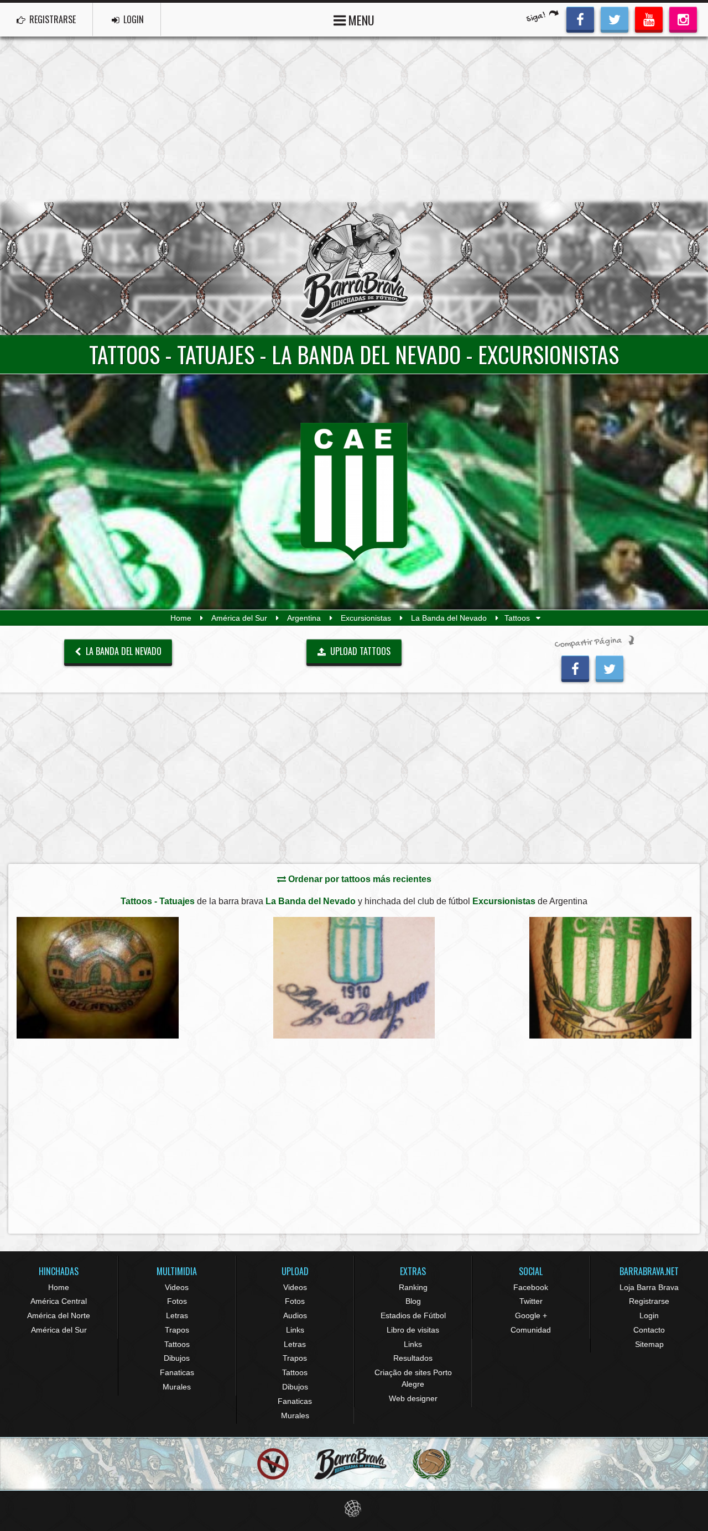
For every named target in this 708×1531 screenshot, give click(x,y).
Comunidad (531, 1329)
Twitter (531, 1301)
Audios (295, 1315)
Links (295, 1329)
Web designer (413, 1398)
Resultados (413, 1358)
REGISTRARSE (51, 19)
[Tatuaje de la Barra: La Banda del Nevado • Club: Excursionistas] (98, 978)
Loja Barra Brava (649, 1287)
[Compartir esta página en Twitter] (609, 667)
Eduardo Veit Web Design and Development (354, 1508)
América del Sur (239, 618)
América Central (58, 1301)
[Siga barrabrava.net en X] (614, 18)
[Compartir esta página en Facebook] (575, 667)
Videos (177, 1287)
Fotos (177, 1301)
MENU (360, 20)
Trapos (177, 1329)
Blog (413, 1301)
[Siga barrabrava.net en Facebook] (580, 18)
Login (649, 1315)
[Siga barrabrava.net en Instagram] (683, 18)
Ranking (413, 1287)
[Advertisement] (354, 119)
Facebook (530, 1287)
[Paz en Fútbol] (273, 1464)
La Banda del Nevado (449, 618)
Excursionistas (366, 618)
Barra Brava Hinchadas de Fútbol (354, 268)
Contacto (649, 1329)
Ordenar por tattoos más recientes (358, 879)
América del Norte (58, 1315)
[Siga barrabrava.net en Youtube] (649, 18)
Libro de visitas (413, 1329)
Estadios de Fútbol (413, 1315)
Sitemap (649, 1344)
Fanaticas (177, 1372)
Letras (177, 1315)
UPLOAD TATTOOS (359, 651)
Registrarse (649, 1301)
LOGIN (132, 19)
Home (180, 618)
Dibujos (177, 1358)
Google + (531, 1315)
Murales (177, 1386)
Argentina (304, 618)
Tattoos (177, 1344)
